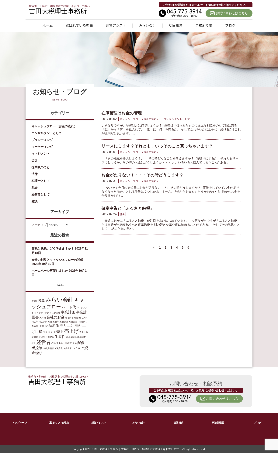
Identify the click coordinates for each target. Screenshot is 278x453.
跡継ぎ (68, 343)
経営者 (43, 342)
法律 (35, 174)
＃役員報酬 (48, 348)
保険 (76, 317)
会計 (35, 160)
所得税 (42, 337)
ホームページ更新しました (50, 270)
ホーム (48, 25)
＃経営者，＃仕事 (71, 348)
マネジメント (41, 153)
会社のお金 (55, 317)
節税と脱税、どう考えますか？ (53, 248)
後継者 (35, 337)
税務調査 (81, 337)
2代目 (34, 301)
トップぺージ (19, 422)
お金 (41, 300)
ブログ (230, 25)
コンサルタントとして (47, 133)
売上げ (71, 331)
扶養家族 (50, 337)
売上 (60, 332)
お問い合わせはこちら (232, 13)
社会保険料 (71, 337)
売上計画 (83, 332)
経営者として (41, 194)
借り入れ (83, 317)
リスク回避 (55, 313)
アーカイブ (39, 224)
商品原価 (52, 325)
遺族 (74, 343)
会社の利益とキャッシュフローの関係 (57, 259)
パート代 (69, 307)
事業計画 (68, 312)
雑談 (35, 201)
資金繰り (60, 343)
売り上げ (67, 325)
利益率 (35, 321)
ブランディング (42, 139)
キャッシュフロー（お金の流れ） (54, 126)
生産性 (60, 337)
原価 (50, 321)
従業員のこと (41, 167)
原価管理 (64, 321)
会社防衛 (69, 317)
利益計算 (43, 321)
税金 (35, 187)
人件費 (43, 317)
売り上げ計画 (49, 332)
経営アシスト (116, 25)
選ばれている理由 (79, 25)
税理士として (41, 180)
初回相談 (175, 25)
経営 (34, 343)
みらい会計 (147, 25)
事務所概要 (203, 25)
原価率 (56, 321)
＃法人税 (58, 348)
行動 (53, 343)
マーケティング (42, 146)
